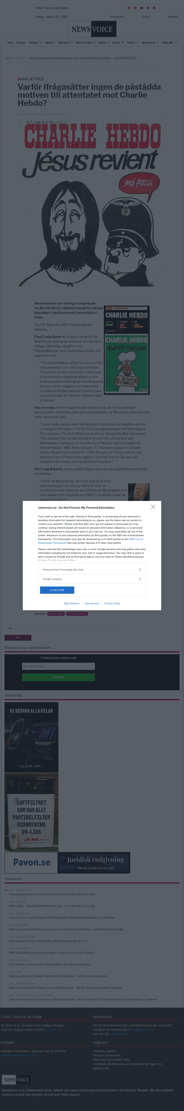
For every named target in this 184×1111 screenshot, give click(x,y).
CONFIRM (57, 590)
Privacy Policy (112, 603)
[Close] (154, 508)
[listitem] (92, 570)
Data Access (92, 603)
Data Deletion (71, 603)
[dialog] (92, 555)
